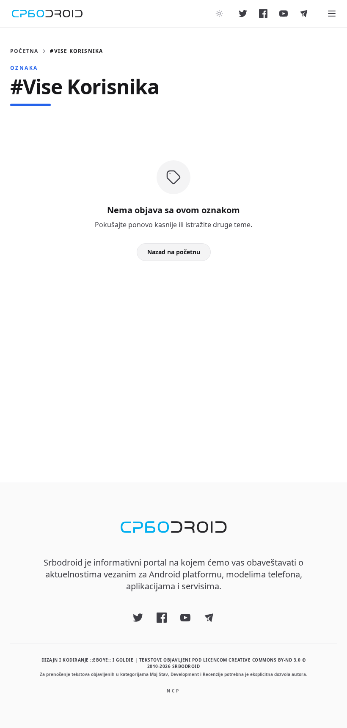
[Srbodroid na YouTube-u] (283, 13)
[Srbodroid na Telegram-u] (304, 13)
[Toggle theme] (219, 13)
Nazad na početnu (173, 252)
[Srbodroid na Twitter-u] (243, 13)
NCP (173, 691)
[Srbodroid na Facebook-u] (263, 13)
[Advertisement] (173, 358)
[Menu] (331, 13)
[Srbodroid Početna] (47, 13)
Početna (24, 51)
